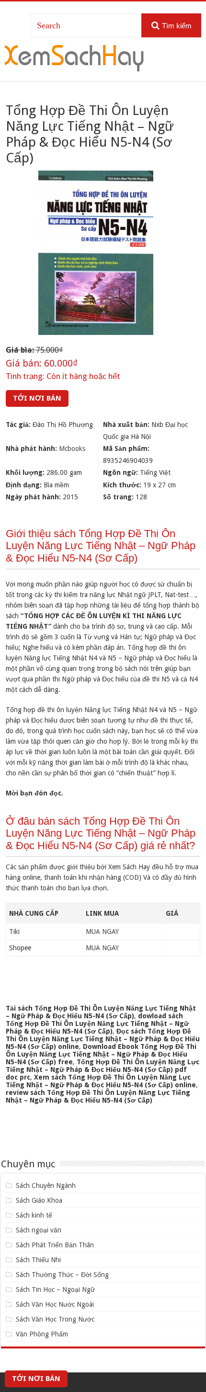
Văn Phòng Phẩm (42, 1334)
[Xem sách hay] (74, 56)
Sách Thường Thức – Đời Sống (62, 1274)
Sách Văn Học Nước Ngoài (55, 1304)
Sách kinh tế (34, 1215)
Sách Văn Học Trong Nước (55, 1319)
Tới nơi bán (37, 398)
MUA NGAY (102, 931)
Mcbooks (72, 448)
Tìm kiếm (177, 26)
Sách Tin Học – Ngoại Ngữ (55, 1289)
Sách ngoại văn (38, 1230)
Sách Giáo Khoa (39, 1200)
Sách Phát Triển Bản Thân (55, 1245)
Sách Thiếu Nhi (38, 1260)
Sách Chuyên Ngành (46, 1185)
